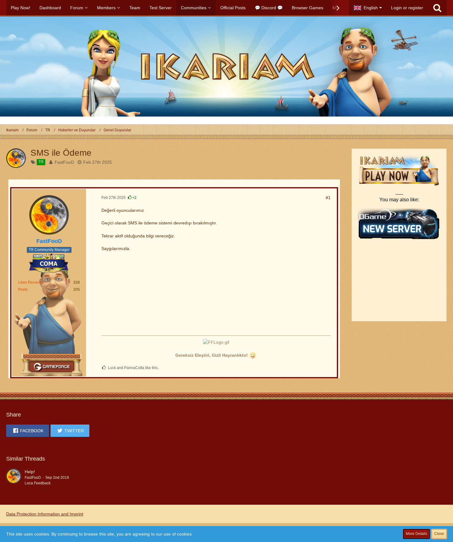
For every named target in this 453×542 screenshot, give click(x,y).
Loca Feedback (38, 483)
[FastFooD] (13, 477)
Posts (22, 289)
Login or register (407, 7)
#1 (328, 197)
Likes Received (31, 282)
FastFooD (64, 162)
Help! (30, 471)
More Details (416, 534)
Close (439, 534)
